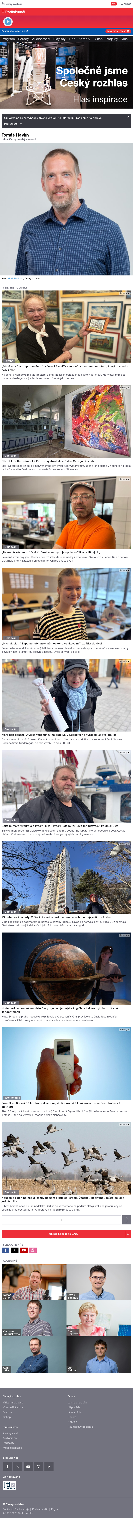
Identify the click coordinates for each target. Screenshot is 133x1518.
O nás (98, 39)
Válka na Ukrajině (13, 1402)
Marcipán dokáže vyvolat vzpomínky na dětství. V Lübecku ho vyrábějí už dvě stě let (59, 734)
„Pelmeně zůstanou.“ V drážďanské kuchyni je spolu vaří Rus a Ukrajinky (51, 552)
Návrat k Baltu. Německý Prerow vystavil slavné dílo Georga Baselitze (49, 461)
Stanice (7, 1412)
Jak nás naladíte (77, 1402)
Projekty (112, 39)
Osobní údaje (22, 1509)
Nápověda (74, 1407)
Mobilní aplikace (12, 1447)
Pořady (23, 39)
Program (8, 39)
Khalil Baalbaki (15, 278)
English (55, 1509)
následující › (126, 1219)
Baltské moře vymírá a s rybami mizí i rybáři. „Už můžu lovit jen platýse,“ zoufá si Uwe (60, 826)
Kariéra (72, 1417)
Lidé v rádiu (75, 1412)
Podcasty (8, 1442)
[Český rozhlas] (12, 4)
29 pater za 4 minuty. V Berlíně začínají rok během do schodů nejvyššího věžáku (56, 917)
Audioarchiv (41, 39)
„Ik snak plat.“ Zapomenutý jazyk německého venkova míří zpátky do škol (52, 643)
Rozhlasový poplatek (80, 1426)
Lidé (72, 39)
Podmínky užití (40, 1509)
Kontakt (72, 1421)
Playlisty (59, 39)
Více (126, 39)
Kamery (84, 39)
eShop (7, 1417)
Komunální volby (13, 1407)
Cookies (7, 1509)
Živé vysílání (10, 1433)
